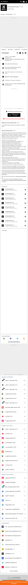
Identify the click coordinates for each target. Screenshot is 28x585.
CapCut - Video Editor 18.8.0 (11, 380)
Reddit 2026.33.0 (8, 451)
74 (10, 57)
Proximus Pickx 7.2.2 (9, 216)
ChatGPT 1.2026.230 (9, 495)
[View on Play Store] (20, 53)
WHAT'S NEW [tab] (10, 49)
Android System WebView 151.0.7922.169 (14, 513)
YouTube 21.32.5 (8, 416)
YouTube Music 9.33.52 (10, 442)
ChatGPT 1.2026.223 (9, 469)
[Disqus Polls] (14, 248)
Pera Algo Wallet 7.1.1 (10, 549)
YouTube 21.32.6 (8, 465)
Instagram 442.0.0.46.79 (10, 438)
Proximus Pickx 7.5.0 (9, 198)
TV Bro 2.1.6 (8, 500)
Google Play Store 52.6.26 (10, 411)
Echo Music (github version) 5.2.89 (12, 407)
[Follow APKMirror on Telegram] (17, 339)
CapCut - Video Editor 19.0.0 (11, 389)
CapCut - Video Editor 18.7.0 (11, 403)
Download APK (15, 115)
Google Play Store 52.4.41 (10, 394)
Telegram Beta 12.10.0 (10, 504)
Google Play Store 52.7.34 (10, 398)
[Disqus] (14, 282)
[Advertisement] (14, 33)
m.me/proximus (14, 179)
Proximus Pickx (9, 14)
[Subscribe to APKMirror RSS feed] (24, 339)
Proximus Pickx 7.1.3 (9, 225)
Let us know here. (16, 577)
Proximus (11, 9)
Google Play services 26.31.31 (11, 460)
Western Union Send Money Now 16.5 (13, 531)
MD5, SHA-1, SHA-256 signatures (11, 76)
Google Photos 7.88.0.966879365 (12, 509)
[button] (17, 53)
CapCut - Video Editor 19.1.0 (11, 385)
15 (10, 80)
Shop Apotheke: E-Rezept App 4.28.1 (13, 535)
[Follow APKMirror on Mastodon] (10, 339)
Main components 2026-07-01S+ (12, 486)
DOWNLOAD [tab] (4, 49)
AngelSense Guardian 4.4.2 (11, 562)
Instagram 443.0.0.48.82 (10, 482)
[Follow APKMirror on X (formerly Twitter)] (4, 339)
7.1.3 (15, 14)
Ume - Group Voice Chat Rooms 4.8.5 (13, 526)
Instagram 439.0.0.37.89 (10, 420)
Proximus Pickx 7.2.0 (9, 220)
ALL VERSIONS (24, 49)
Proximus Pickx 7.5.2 (9, 189)
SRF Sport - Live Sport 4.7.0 (11, 567)
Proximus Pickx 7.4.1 (9, 202)
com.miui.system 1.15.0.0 (10, 447)
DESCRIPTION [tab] (17, 49)
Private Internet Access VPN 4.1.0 (12, 544)
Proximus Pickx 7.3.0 (9, 211)
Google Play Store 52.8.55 (10, 456)
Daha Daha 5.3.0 (8, 540)
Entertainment (5, 53)
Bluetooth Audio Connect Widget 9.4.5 (13, 558)
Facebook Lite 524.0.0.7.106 (11, 518)
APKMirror (5, 1)
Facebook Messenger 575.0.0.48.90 (12, 491)
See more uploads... (14, 571)
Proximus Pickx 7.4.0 (9, 207)
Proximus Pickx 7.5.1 (9, 193)
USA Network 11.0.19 (9, 553)
